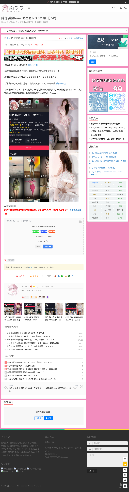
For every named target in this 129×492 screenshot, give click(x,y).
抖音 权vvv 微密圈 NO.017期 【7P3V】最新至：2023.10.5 (29, 346)
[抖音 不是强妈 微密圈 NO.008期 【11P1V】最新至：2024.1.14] (13, 309)
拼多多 (120, 218)
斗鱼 (107, 214)
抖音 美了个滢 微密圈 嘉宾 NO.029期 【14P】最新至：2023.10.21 (32, 343)
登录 (38, 246)
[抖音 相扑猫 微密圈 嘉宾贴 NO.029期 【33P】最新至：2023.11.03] (54, 309)
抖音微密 (10, 22)
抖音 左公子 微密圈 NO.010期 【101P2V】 (23, 376)
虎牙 (120, 190)
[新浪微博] (55, 276)
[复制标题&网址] (73, 276)
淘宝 (94, 206)
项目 (94, 187)
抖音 (107, 202)
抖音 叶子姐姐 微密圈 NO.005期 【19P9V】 (23, 350)
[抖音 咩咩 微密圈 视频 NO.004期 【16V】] (75, 309)
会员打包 (120, 194)
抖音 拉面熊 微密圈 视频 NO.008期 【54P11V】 (25, 372)
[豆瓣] (69, 276)
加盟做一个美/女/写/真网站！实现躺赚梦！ (107, 131)
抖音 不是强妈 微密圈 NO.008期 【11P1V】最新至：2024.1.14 (12, 319)
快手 (94, 198)
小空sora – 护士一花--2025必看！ (105, 157)
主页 (35, 297)
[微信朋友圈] (62, 276)
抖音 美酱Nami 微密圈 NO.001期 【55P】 (32, 22)
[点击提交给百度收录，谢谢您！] (6, 45)
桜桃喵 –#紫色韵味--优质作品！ (104, 168)
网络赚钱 (95, 202)
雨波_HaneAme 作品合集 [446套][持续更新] (108, 127)
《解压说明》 (61, 83)
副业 (120, 183)
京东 (107, 198)
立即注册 (47, 246)
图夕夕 (31, 267)
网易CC (120, 202)
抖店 (107, 190)
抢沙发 (69, 38)
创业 (94, 214)
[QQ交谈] (125, 486)
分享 (107, 218)
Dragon (38, 486)
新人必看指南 (96, 135)
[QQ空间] (66, 276)
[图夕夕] (12, 11)
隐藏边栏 (79, 38)
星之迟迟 (108, 183)
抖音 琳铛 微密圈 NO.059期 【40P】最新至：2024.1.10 (28, 362)
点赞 (21, 276)
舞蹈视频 (95, 218)
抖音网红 (108, 187)
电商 (120, 206)
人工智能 (108, 206)
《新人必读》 (33, 65)
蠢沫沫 (120, 187)
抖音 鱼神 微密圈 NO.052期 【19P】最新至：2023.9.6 (27, 336)
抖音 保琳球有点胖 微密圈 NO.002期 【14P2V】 (25, 333)
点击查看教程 (75, 210)
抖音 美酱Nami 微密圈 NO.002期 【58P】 (61, 388)
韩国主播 (120, 214)
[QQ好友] (59, 276)
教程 (94, 194)
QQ (120, 487)
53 (52, 287)
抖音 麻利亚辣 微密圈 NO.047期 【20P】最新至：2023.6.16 (29, 340)
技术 (94, 210)
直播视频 (95, 190)
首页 (3, 22)
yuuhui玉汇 (107, 210)
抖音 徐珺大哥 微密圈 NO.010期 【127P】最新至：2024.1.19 (30, 379)
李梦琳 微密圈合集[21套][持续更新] (20, 366)
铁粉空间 (108, 194)
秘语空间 (120, 210)
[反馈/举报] (42, 276)
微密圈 (120, 198)
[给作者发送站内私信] (47, 297)
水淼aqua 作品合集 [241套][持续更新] (105, 124)
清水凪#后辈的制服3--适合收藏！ (105, 153)
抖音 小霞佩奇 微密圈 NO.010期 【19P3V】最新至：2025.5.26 (31, 369)
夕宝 (8, 38)
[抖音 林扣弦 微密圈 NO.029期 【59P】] (33, 309)
